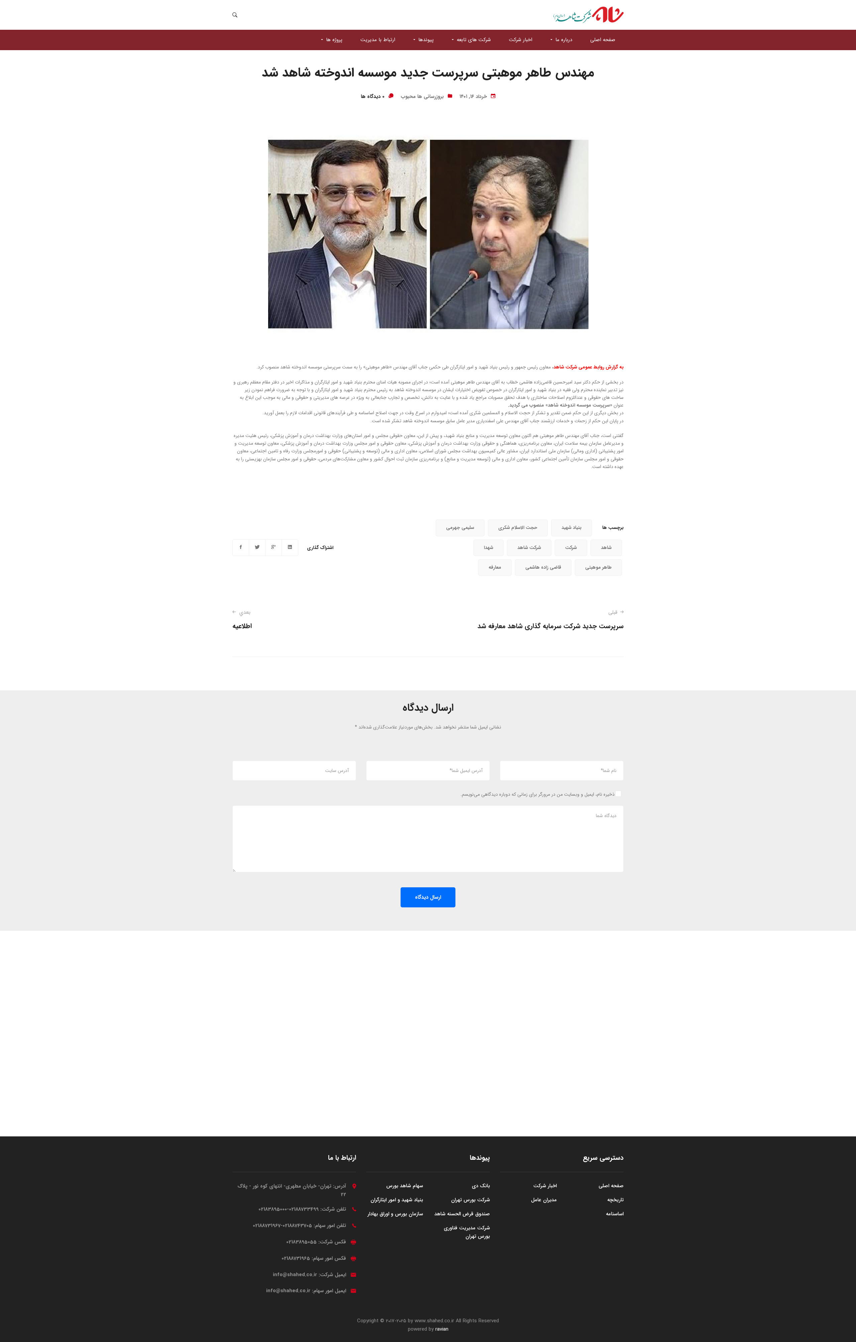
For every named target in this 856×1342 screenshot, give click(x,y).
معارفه (495, 567)
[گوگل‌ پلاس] (273, 547)
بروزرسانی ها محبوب (422, 97)
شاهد (606, 547)
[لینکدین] (290, 547)
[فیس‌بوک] (240, 547)
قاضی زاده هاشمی (543, 567)
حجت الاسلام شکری (517, 527)
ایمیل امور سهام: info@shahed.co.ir (306, 1291)
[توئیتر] (257, 547)
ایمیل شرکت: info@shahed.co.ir (309, 1275)
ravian (441, 1329)
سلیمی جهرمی (460, 527)
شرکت (571, 547)
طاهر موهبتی (598, 567)
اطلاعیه (242, 620)
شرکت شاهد (529, 547)
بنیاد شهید (571, 527)
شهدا (488, 547)
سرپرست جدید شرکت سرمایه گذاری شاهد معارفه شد (550, 620)
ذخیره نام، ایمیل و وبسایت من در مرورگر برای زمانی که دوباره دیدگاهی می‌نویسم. (537, 794)
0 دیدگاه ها (373, 97)
